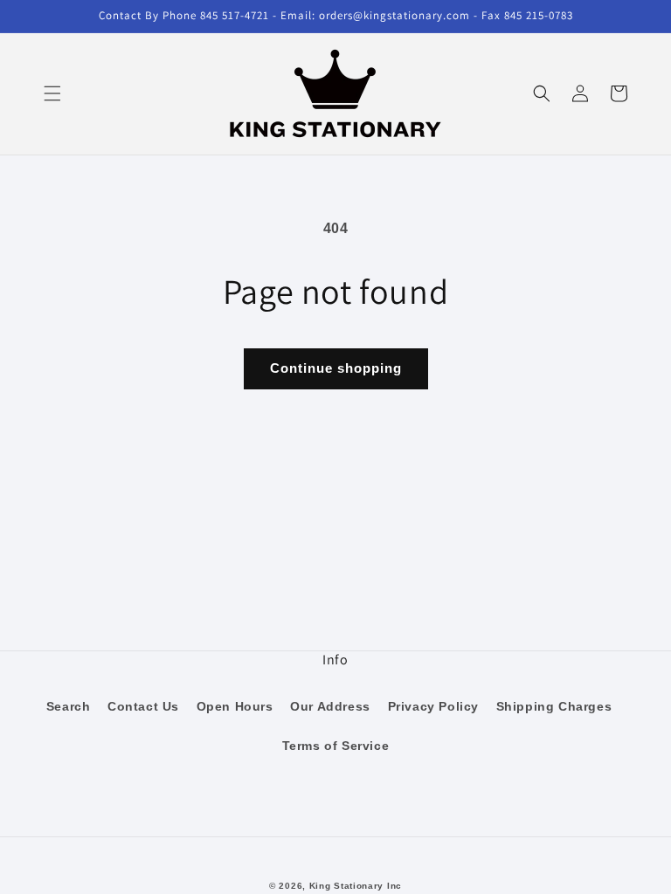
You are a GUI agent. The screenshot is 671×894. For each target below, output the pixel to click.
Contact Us (143, 706)
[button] (52, 93)
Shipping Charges (554, 706)
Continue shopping (336, 368)
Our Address (330, 706)
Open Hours (235, 706)
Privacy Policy (433, 706)
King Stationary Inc (355, 886)
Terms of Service (336, 746)
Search (68, 706)
